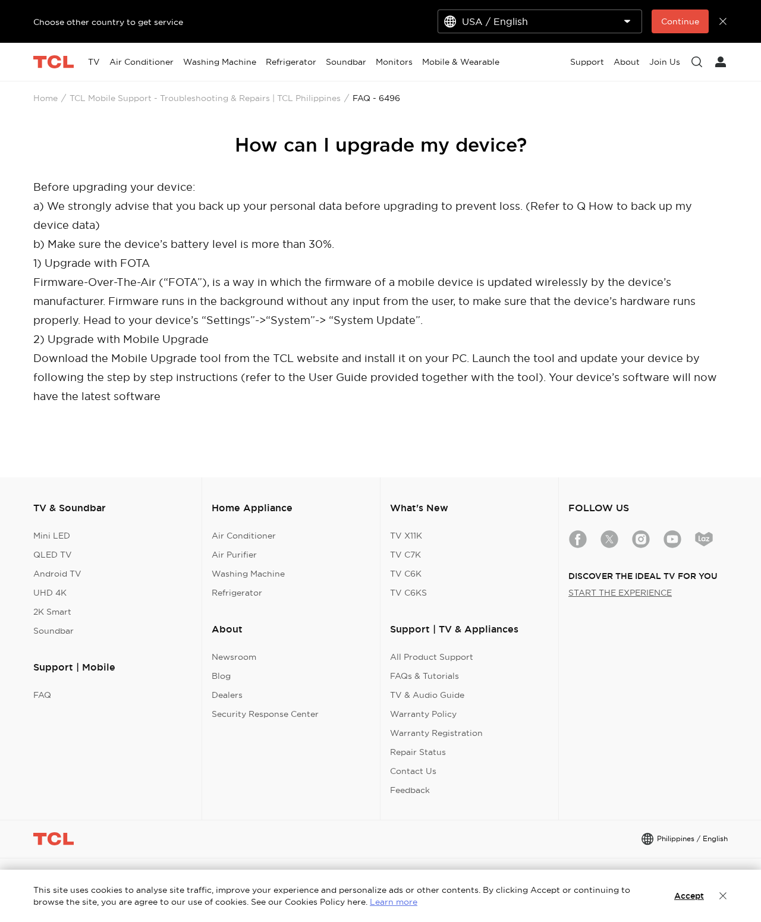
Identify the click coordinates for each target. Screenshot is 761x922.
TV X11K (406, 535)
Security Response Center (265, 714)
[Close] (723, 896)
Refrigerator (237, 592)
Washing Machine (248, 573)
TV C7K (405, 554)
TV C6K (406, 573)
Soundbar (53, 630)
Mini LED (51, 535)
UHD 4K (50, 592)
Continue (680, 21)
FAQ (42, 695)
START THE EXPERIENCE (620, 592)
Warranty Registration (436, 733)
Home (45, 98)
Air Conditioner (244, 535)
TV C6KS (408, 592)
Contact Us (413, 771)
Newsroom (234, 657)
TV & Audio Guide (427, 695)
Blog (221, 676)
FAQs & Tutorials (424, 676)
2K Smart (52, 611)
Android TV (57, 573)
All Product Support (431, 657)
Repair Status (418, 752)
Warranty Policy (423, 714)
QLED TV (52, 554)
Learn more (393, 901)
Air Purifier (234, 554)
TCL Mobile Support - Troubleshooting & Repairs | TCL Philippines (205, 98)
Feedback (410, 790)
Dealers (227, 695)
